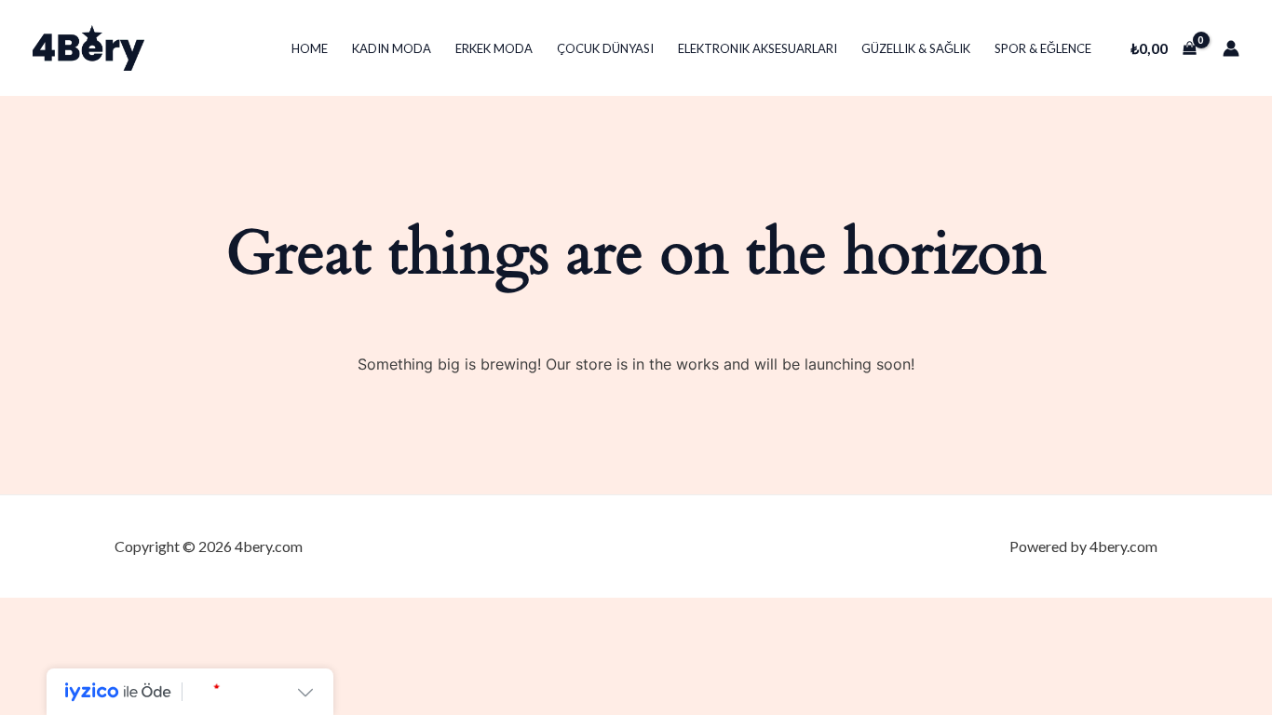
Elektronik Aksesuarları (757, 48)
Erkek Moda (494, 48)
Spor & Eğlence (1043, 48)
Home (309, 48)
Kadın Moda (391, 48)
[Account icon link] (1231, 48)
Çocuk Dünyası (605, 48)
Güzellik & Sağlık (915, 48)
